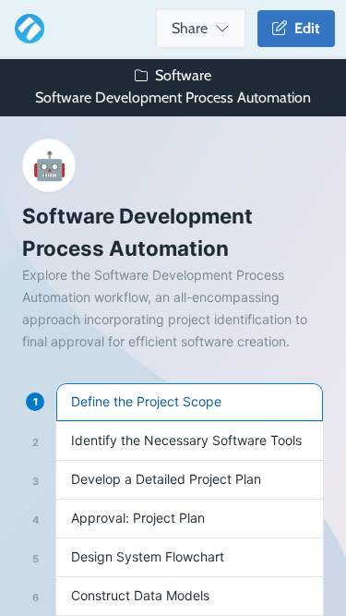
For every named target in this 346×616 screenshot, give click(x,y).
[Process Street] (26, 28)
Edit (303, 28)
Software (183, 75)
